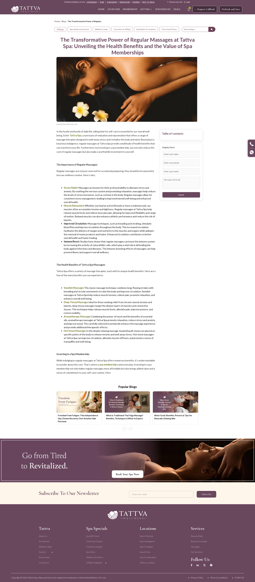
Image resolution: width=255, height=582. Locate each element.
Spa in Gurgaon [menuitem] (146, 546)
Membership (130, 9)
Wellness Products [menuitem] (94, 557)
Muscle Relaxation (74, 205)
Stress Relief (71, 187)
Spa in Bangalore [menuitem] (147, 541)
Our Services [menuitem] (197, 552)
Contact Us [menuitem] (44, 562)
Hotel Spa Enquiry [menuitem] (94, 541)
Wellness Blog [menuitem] (45, 546)
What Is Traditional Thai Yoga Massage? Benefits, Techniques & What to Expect (124, 417)
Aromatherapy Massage (77, 316)
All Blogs (60, 29)
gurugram (112, 2)
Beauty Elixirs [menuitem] (197, 536)
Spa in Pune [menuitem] (145, 552)
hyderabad (92, 2)
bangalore (125, 2)
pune (102, 2)
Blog (64, 21)
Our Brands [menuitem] (44, 541)
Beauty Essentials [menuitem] (199, 541)
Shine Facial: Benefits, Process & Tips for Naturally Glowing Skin (173, 417)
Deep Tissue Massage (76, 302)
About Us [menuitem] (43, 536)
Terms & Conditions (219, 577)
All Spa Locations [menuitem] (147, 562)
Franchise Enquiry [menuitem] (94, 546)
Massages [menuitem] (195, 546)
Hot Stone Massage (74, 330)
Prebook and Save (231, 9)
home (101, 9)
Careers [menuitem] (42, 552)
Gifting (145, 9)
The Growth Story (169, 29)
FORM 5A (239, 577)
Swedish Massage (73, 287)
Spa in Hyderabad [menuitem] (148, 557)
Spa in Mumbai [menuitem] (146, 536)
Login (188, 2)
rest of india (149, 2)
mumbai (136, 2)
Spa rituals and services (79, 29)
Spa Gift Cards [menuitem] (92, 536)
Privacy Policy (197, 577)
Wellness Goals (101, 29)
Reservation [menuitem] (44, 557)
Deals (176, 9)
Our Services (163, 9)
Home (57, 21)
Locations (114, 9)
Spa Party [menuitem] (90, 552)
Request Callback (206, 9)
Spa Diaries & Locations (146, 29)
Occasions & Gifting (122, 29)
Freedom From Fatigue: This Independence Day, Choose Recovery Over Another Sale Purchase (78, 418)
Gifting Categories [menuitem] (94, 562)
